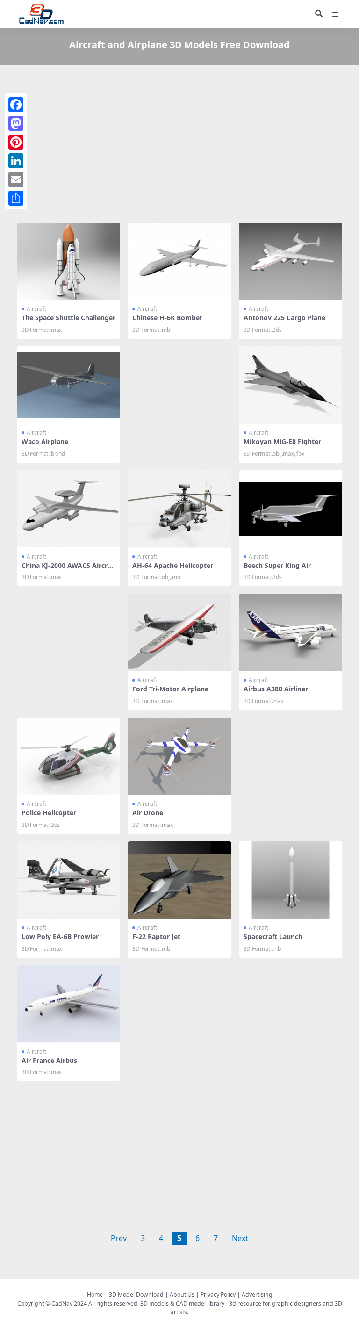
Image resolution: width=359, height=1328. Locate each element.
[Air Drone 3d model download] (179, 756)
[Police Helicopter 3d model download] (68, 756)
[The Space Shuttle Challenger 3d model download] (68, 261)
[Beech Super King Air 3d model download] (290, 509)
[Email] (16, 179)
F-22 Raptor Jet (156, 936)
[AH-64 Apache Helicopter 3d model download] (179, 509)
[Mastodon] (16, 123)
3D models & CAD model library (182, 1303)
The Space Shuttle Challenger (68, 317)
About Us (182, 1295)
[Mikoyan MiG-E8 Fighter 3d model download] (290, 385)
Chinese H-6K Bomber (167, 317)
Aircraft (36, 309)
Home (95, 1295)
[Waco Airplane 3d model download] (68, 385)
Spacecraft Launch (273, 936)
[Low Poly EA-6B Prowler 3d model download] (68, 880)
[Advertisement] (179, 145)
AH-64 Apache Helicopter (172, 565)
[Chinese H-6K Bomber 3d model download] (179, 261)
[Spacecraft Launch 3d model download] (290, 880)
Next (240, 1238)
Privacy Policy (218, 1295)
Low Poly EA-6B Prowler (60, 936)
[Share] (16, 198)
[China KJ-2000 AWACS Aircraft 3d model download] (68, 509)
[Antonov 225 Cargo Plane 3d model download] (290, 261)
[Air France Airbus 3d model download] (68, 1004)
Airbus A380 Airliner (276, 688)
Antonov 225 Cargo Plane (284, 317)
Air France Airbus (49, 1060)
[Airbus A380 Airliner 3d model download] (290, 632)
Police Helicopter (49, 812)
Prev (119, 1238)
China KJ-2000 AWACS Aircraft (68, 569)
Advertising (257, 1295)
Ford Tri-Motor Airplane (170, 688)
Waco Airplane (45, 441)
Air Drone (147, 812)
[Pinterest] (16, 142)
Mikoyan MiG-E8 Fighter (282, 441)
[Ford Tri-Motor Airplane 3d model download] (179, 632)
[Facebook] (16, 104)
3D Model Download (136, 1295)
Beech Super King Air (277, 565)
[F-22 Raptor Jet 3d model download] (179, 880)
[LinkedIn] (16, 160)
